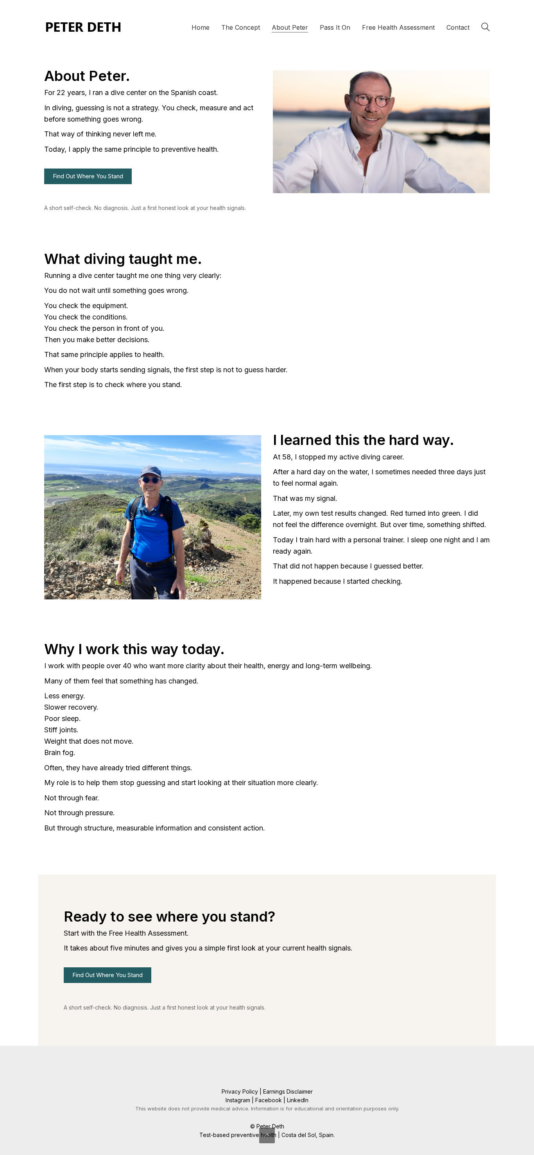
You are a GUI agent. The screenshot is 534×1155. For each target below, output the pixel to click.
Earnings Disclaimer (288, 1091)
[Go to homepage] (83, 27)
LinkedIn (297, 1100)
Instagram (238, 1100)
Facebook (268, 1100)
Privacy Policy (240, 1091)
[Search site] (485, 28)
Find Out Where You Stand (88, 176)
